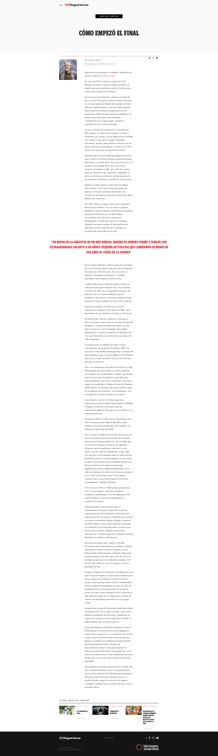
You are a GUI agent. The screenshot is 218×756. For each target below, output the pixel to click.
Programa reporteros (116, 706)
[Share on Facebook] (149, 57)
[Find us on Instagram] (153, 738)
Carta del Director (83, 706)
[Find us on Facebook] (149, 738)
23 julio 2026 (114, 718)
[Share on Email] (157, 57)
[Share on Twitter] (153, 57)
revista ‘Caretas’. (109, 76)
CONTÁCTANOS (109, 738)
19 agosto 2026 (81, 718)
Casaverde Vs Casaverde (114, 712)
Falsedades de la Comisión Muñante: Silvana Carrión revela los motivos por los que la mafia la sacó (149, 717)
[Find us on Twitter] (146, 738)
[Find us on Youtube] (157, 738)
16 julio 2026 (147, 728)
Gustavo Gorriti (94, 60)
